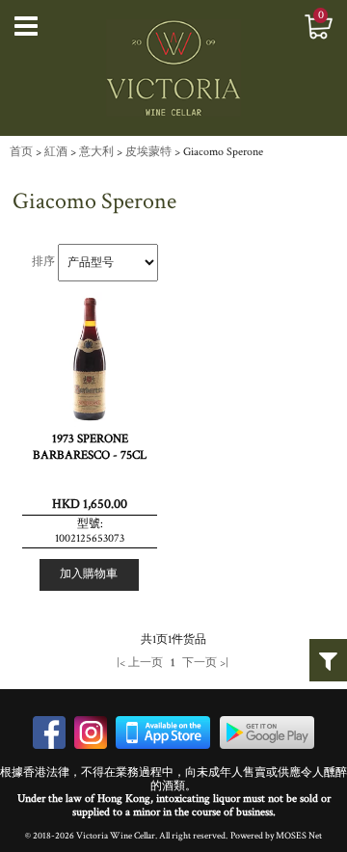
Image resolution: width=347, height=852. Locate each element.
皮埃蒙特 (148, 152)
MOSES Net (299, 835)
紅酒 (55, 152)
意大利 (96, 152)
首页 (21, 152)
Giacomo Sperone (223, 152)
